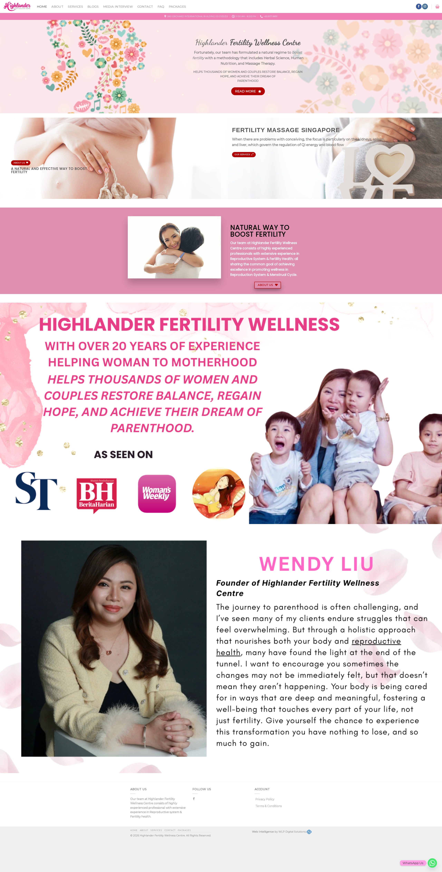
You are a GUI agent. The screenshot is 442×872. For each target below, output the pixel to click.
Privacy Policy (264, 799)
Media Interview (118, 6)
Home (42, 6)
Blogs (93, 6)
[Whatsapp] (432, 863)
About (57, 6)
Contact (145, 6)
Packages (177, 6)
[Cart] (437, 6)
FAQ (161, 6)
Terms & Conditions (268, 806)
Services (75, 6)
